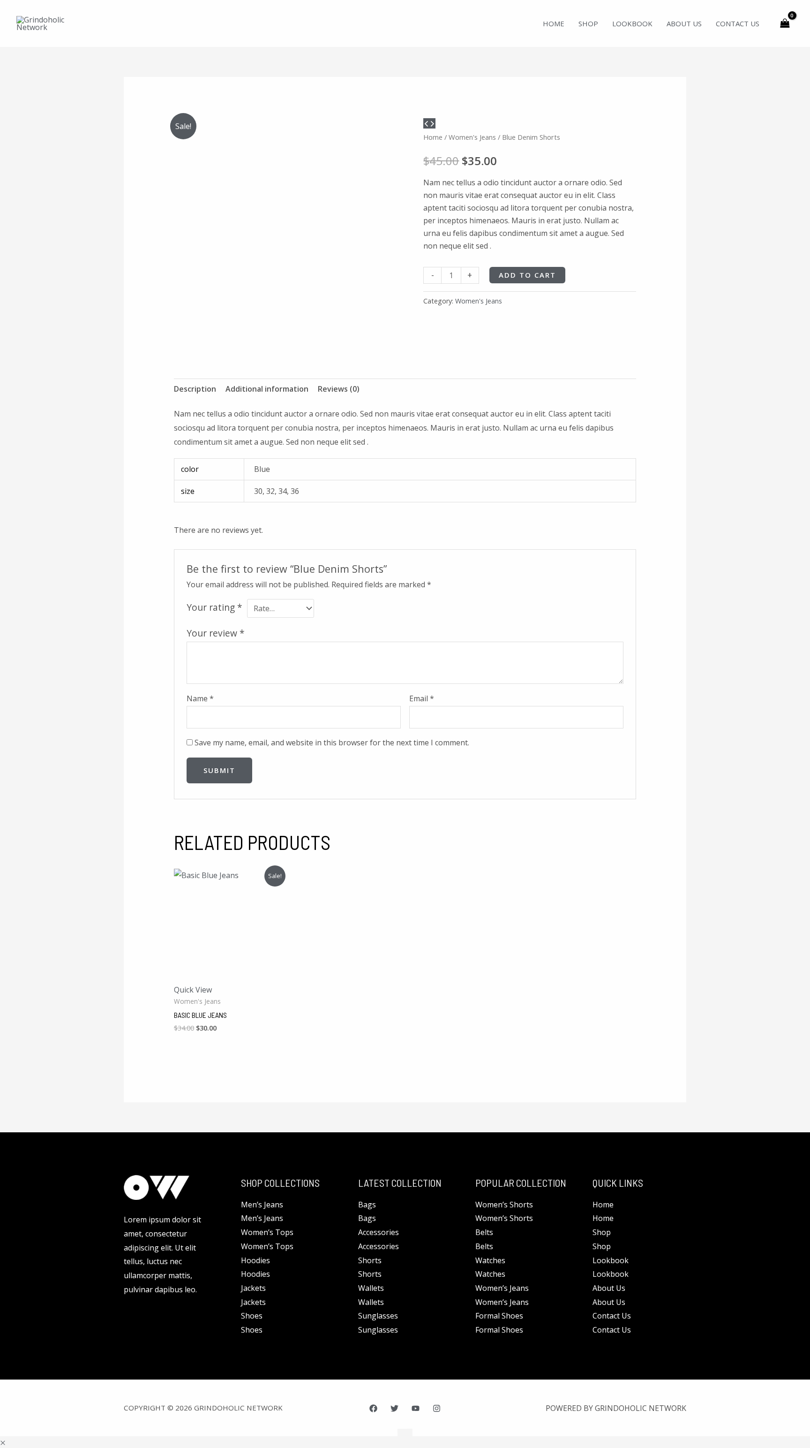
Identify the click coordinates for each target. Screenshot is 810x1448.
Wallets (371, 1288)
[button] (3, 1443)
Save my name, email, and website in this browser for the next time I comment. (332, 742)
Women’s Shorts (504, 1204)
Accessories (378, 1232)
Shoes (251, 1316)
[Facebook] (373, 1408)
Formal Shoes (499, 1316)
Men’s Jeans (262, 1204)
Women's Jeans (472, 137)
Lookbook (610, 1260)
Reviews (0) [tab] (339, 389)
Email (421, 698)
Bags (367, 1204)
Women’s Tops (267, 1232)
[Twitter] (394, 1408)
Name (200, 698)
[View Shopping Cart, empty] (785, 23)
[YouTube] (416, 1408)
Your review (216, 633)
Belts (484, 1232)
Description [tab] (195, 389)
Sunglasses (378, 1316)
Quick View (193, 990)
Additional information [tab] (266, 389)
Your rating (214, 607)
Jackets (253, 1288)
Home (432, 137)
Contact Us (611, 1316)
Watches (490, 1260)
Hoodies (255, 1260)
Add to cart (527, 275)
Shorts (370, 1260)
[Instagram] (437, 1408)
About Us (608, 1288)
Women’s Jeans (502, 1288)
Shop (601, 1232)
